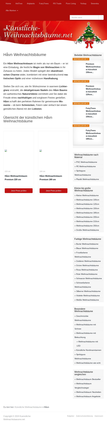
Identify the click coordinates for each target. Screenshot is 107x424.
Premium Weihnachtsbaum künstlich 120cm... (93, 90)
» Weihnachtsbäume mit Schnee (85, 326)
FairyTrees (44, 3)
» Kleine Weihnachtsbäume (87, 195)
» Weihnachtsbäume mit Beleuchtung (85, 335)
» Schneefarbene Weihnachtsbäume (83, 285)
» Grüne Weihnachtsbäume (87, 265)
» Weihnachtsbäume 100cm (87, 200)
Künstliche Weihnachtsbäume (28, 407)
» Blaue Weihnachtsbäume (86, 248)
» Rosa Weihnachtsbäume (86, 270)
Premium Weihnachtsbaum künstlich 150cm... (93, 68)
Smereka (95, 3)
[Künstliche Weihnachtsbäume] (53, 34)
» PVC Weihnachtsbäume (86, 162)
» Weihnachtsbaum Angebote (87, 396)
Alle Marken (11, 10)
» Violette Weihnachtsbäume (87, 295)
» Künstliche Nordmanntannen (88, 350)
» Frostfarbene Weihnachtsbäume (83, 254)
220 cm (7, 171)
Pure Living (71, 3)
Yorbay (83, 3)
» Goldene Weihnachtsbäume (88, 261)
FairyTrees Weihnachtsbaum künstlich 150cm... (93, 112)
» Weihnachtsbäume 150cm (87, 208)
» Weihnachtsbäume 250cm (87, 226)
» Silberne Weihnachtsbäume (87, 291)
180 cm (42, 171)
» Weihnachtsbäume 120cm (87, 204)
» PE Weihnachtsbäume (85, 166)
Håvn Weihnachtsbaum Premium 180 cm (51, 178)
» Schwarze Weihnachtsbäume (88, 278)
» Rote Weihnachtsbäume (86, 274)
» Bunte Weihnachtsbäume (86, 244)
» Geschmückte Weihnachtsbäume (83, 318)
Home (8, 3)
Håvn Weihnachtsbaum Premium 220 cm (16, 178)
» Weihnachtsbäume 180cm (87, 213)
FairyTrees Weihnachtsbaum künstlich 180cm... (93, 134)
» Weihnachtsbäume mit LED (87, 343)
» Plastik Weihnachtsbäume (87, 179)
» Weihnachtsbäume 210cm (87, 221)
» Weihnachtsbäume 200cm (87, 217)
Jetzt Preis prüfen (18, 191)
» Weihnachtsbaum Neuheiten (88, 392)
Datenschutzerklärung (84, 416)
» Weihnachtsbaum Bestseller (88, 379)
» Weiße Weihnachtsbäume (87, 300)
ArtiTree (18, 3)
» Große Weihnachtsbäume (87, 230)
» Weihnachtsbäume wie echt (87, 363)
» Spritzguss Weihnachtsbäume (83, 173)
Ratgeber (70, 416)
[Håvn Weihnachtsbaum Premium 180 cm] (53, 151)
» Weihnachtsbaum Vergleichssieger (83, 385)
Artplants (31, 3)
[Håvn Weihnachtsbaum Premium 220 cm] (19, 151)
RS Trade (57, 3)
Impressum (99, 416)
